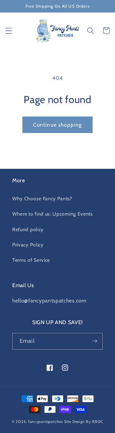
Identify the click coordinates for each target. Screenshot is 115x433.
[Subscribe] (94, 341)
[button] (9, 31)
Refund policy (28, 229)
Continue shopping (57, 124)
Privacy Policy (28, 245)
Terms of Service (31, 260)
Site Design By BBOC (83, 421)
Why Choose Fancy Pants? (42, 198)
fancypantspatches (45, 421)
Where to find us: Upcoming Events (52, 214)
